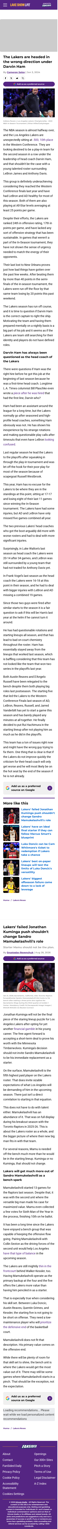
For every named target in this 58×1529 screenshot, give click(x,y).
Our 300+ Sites (43, 1460)
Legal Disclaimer (44, 1477)
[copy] (23, 78)
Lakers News (19, 900)
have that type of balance (19, 1253)
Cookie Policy (11, 1477)
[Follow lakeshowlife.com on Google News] (49, 788)
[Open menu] (5, 5)
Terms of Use (42, 1471)
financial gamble (24, 1029)
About (6, 1454)
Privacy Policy (11, 1471)
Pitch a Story (42, 1465)
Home (6, 900)
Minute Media (21, 1502)
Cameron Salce (16, 72)
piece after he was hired (29, 393)
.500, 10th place (43, 139)
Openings (40, 1454)
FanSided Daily (12, 1465)
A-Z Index (40, 1483)
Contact (8, 1460)
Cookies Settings (13, 1494)
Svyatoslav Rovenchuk (20, 952)
